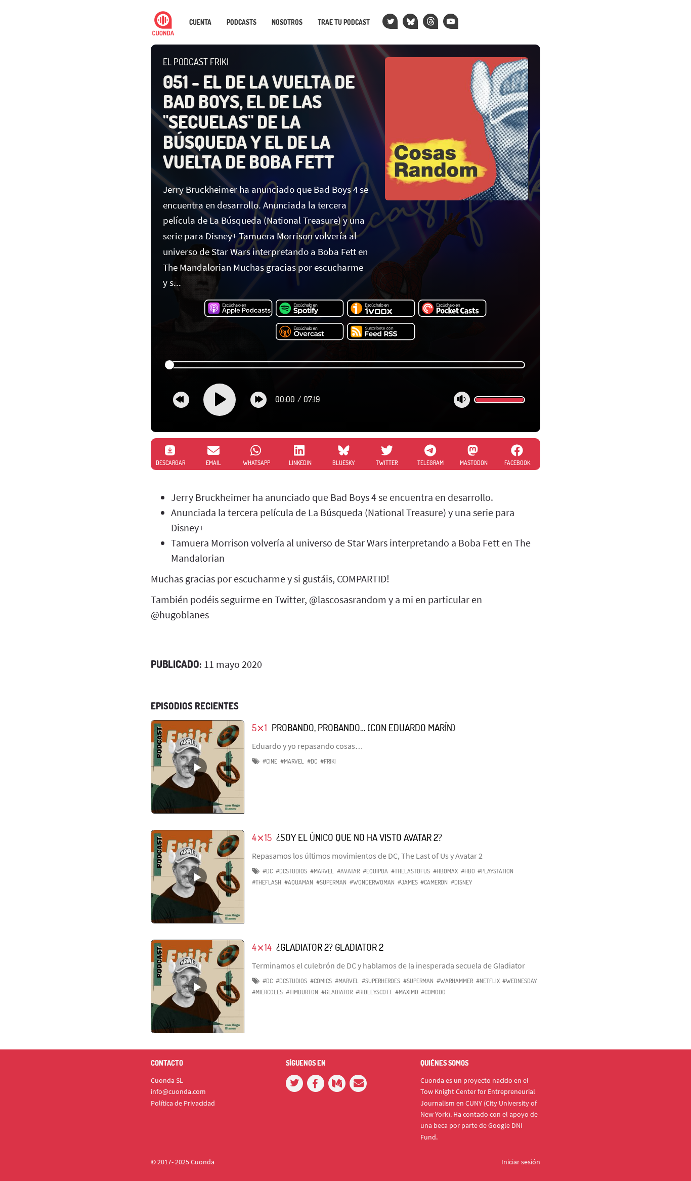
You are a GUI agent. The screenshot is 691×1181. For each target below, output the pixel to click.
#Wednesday (519, 981)
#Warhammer (455, 981)
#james (408, 882)
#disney (461, 882)
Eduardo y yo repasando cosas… (307, 746)
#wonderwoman (372, 882)
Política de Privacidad (183, 1103)
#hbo (468, 871)
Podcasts (241, 22)
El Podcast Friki (196, 61)
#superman (331, 882)
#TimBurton (302, 992)
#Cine (270, 761)
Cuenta (200, 22)
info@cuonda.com (178, 1091)
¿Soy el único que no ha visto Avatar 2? (359, 837)
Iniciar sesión (520, 1161)
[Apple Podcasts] (238, 309)
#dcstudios (291, 871)
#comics (321, 981)
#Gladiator (337, 992)
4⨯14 (262, 947)
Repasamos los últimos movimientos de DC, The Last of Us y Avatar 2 (367, 856)
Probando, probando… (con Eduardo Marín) (363, 727)
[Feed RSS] (381, 332)
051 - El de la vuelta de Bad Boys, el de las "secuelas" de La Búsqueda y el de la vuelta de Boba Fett (259, 121)
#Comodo (433, 992)
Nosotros (287, 22)
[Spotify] (310, 309)
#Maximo (406, 992)
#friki (328, 761)
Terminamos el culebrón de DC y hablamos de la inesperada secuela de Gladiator (388, 965)
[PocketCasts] (452, 309)
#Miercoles (267, 992)
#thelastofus (410, 871)
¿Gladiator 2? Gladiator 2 (329, 947)
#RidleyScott (374, 992)
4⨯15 (262, 837)
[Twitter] (390, 21)
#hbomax (445, 871)
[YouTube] (450, 21)
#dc (312, 761)
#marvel (292, 761)
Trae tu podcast (344, 22)
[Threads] (430, 21)
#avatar (348, 871)
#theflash (266, 882)
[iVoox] (381, 309)
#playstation (495, 871)
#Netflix (488, 981)
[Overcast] (310, 332)
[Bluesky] (410, 21)
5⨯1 (259, 727)
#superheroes (381, 981)
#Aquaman (298, 882)
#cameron (434, 882)
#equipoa (375, 871)
